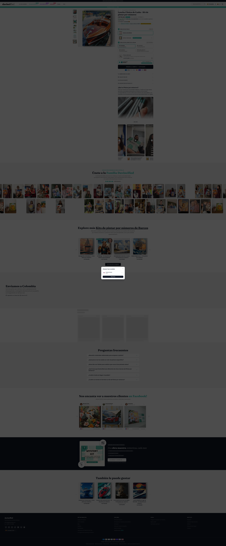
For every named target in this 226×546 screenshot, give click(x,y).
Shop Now (113, 276)
